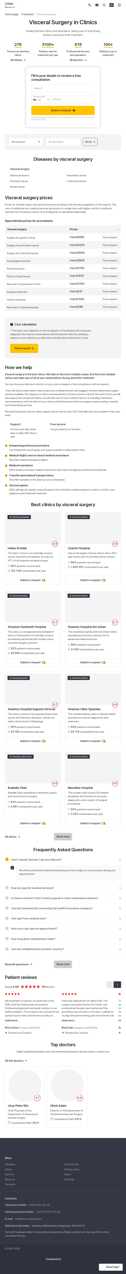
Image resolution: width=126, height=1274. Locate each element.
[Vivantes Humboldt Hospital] (33, 624)
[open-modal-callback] (97, 5)
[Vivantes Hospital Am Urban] (93, 624)
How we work (71, 1164)
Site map (69, 1179)
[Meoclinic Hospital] (93, 785)
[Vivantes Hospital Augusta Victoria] (33, 705)
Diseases (10, 1164)
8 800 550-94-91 (39, 1204)
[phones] (89, 4)
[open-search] (104, 5)
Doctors (9, 1174)
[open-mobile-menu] (119, 5)
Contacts (10, 1184)
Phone (56, 98)
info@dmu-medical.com (28, 1218)
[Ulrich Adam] (67, 1097)
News (67, 1174)
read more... (12, 1020)
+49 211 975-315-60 (48, 1211)
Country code (39, 97)
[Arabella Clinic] (33, 785)
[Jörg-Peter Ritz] (25, 1097)
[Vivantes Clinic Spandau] (93, 705)
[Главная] (13, 5)
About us (10, 1179)
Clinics (8, 1169)
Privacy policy (71, 1169)
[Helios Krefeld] (33, 544)
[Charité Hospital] (93, 544)
